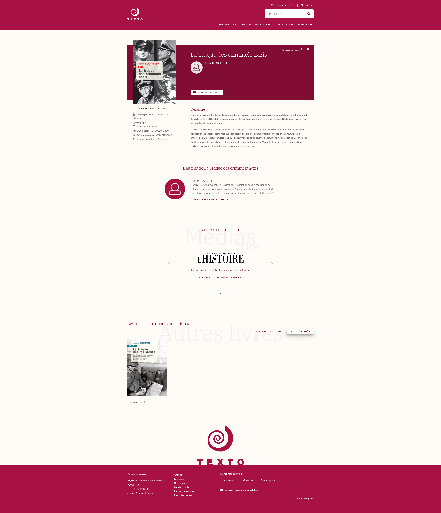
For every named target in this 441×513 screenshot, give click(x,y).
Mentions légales (305, 498)
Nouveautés (242, 24)
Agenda (178, 474)
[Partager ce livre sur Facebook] (302, 49)
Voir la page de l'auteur (210, 199)
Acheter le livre (209, 92)
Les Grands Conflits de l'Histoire (220, 277)
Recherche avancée (184, 491)
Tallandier (286, 24)
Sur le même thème (300, 331)
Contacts (179, 478)
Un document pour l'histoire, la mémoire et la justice (220, 270)
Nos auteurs (180, 482)
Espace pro (306, 24)
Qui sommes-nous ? (281, 5)
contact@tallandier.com (140, 492)
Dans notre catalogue (268, 331)
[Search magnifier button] (309, 13)
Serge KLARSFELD (203, 180)
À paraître (221, 24)
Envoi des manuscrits (185, 495)
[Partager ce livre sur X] (308, 49)
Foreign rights (181, 487)
